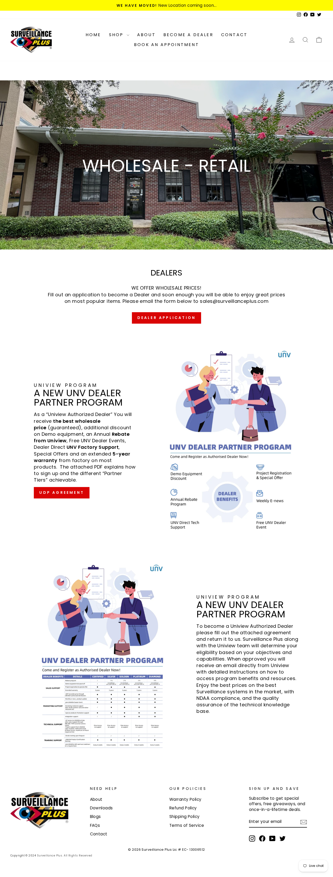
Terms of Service (186, 825)
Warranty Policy (185, 799)
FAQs (95, 825)
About (146, 35)
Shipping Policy (184, 816)
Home (93, 35)
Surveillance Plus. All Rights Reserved (64, 855)
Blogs (95, 816)
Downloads (101, 808)
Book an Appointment (166, 45)
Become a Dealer (188, 35)
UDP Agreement (61, 492)
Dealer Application (166, 317)
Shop (117, 35)
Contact (234, 35)
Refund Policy (183, 808)
